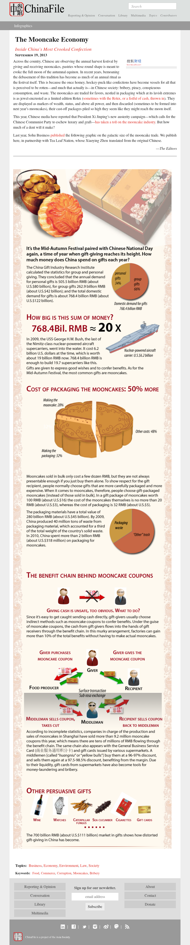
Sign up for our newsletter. (95, 887)
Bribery (95, 873)
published (58, 135)
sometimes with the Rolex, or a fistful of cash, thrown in (123, 98)
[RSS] (127, 926)
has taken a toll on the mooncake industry (125, 121)
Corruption (64, 873)
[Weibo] (106, 926)
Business (35, 865)
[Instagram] (95, 926)
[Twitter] (84, 926)
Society (94, 865)
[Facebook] (73, 926)
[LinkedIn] (63, 926)
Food (35, 873)
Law (83, 865)
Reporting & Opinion (81, 15)
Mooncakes (80, 873)
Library (123, 15)
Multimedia (138, 15)
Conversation (106, 15)
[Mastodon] (116, 926)
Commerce (48, 873)
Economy (50, 865)
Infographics (23, 25)
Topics (153, 15)
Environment (68, 865)
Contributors (168, 15)
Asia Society (63, 937)
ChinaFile (38, 9)
